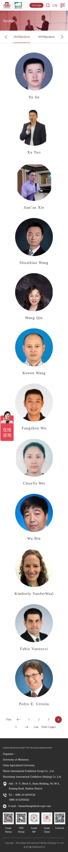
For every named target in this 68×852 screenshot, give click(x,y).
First (8, 719)
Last (36, 727)
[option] (21, 37)
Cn (55, 5)
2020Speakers (21, 36)
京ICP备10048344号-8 (34, 847)
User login (36, 5)
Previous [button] (6, 37)
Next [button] (62, 37)
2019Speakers (46, 36)
